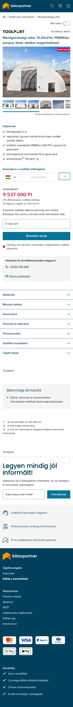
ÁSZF (6, 607)
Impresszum (10, 624)
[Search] (52, 6)
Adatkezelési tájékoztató (17, 613)
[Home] (5, 16)
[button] (60, 5)
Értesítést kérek (36, 236)
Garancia (8, 602)
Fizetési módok (12, 596)
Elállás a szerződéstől (15, 579)
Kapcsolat (8, 573)
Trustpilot (8, 371)
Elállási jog (9, 618)
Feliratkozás (58, 494)
